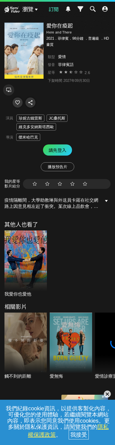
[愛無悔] (71, 346)
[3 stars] (60, 184)
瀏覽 (27, 9)
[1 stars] (34, 184)
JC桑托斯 (57, 118)
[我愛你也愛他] (25, 264)
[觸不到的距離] (25, 346)
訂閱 (54, 9)
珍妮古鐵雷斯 (30, 118)
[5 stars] (85, 184)
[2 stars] (47, 184)
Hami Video (12, 10)
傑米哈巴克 (28, 137)
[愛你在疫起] (18, 102)
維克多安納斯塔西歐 (36, 127)
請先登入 (57, 150)
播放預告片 (57, 167)
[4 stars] (72, 184)
